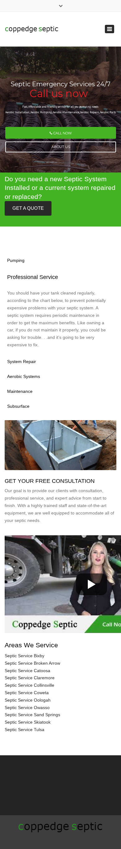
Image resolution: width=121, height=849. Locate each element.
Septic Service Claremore (30, 677)
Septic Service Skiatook (28, 722)
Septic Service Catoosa (27, 670)
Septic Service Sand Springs (32, 714)
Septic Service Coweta (27, 692)
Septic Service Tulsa (24, 729)
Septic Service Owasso (27, 707)
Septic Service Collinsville (29, 685)
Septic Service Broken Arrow (32, 663)
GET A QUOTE (28, 208)
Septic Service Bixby (24, 655)
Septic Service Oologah (28, 700)
